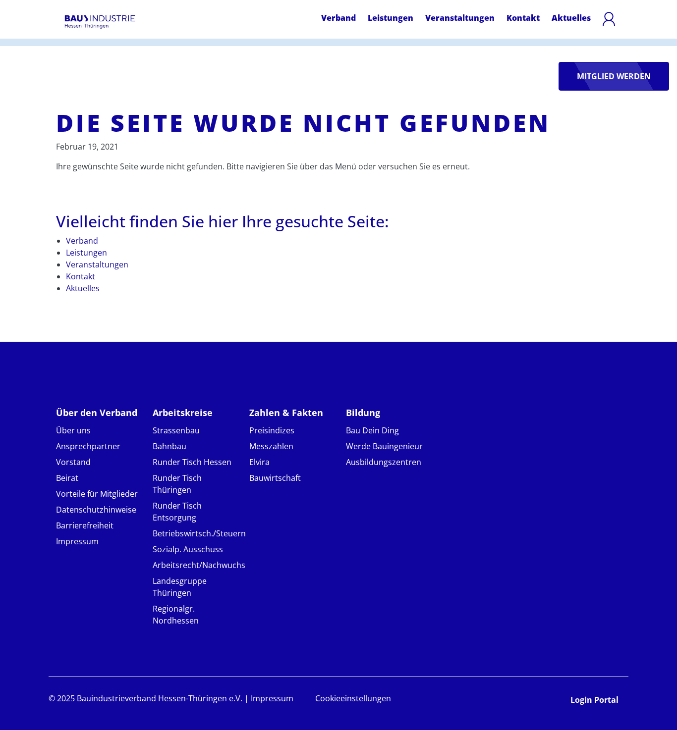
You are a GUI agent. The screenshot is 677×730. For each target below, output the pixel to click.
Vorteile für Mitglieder (97, 493)
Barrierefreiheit (84, 525)
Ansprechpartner (88, 446)
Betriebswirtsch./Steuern (199, 533)
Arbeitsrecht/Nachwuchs (199, 565)
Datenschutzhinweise (96, 509)
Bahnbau (169, 446)
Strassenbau (176, 430)
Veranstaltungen (460, 17)
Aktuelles (571, 17)
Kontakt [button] (523, 17)
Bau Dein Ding (372, 430)
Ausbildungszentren (383, 462)
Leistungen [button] (390, 17)
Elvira (259, 462)
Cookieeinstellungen (353, 698)
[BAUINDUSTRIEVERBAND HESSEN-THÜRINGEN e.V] (100, 22)
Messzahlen (271, 446)
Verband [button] (338, 17)
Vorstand (73, 462)
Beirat (67, 477)
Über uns (73, 430)
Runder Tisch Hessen (192, 462)
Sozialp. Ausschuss (188, 549)
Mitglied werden (614, 76)
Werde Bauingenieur (384, 446)
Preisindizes (271, 430)
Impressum (77, 541)
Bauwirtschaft (275, 477)
